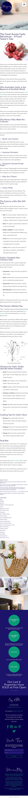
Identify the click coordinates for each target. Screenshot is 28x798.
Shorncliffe (2, 534)
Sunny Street (15, 460)
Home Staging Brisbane (5, 517)
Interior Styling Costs (5, 521)
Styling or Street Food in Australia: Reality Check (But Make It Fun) (13, 482)
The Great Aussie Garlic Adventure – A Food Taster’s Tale (14, 491)
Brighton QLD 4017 (18, 711)
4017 (1, 499)
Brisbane (2, 503)
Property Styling (4, 528)
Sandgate (2, 532)
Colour (1, 506)
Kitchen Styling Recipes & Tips (7, 525)
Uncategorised (3, 536)
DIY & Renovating (4, 510)
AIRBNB (2, 501)
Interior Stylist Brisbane (5, 523)
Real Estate (2, 530)
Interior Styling (3, 519)
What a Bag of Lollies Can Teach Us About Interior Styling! (12, 494)
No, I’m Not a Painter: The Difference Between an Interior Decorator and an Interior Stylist (14, 485)
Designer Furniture (4, 508)
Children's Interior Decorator (7, 505)
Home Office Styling (5, 514)
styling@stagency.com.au (14, 707)
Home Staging (3, 516)
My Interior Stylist (4, 526)
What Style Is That (4, 537)
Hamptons (2, 512)
